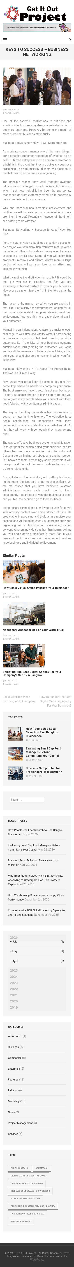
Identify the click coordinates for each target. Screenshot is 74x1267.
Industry (13, 1090)
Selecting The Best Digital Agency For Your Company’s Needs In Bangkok (32, 673)
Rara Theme (44, 1256)
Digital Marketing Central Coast (29, 1176)
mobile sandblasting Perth (25, 1198)
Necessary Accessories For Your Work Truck (33, 630)
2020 (14, 1001)
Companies (15, 1057)
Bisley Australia (19, 1168)
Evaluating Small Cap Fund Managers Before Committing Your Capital (43, 752)
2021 (14, 995)
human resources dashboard (27, 1183)
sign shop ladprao (21, 1221)
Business (13, 1047)
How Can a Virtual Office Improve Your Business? (36, 588)
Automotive (15, 1036)
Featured (13, 1079)
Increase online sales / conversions (30, 1191)
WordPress (36, 1259)
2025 (14, 971)
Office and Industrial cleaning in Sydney (33, 1206)
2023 (14, 983)
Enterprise (14, 1068)
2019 (14, 1008)
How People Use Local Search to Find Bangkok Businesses (42, 732)
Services (13, 1134)
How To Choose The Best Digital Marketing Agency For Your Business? (55, 701)
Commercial (41, 1168)
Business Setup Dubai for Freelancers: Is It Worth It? (44, 770)
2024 (14, 977)
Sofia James (12, 113)
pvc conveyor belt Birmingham (27, 1214)
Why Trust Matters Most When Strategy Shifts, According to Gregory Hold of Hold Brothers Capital (35, 880)
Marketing (14, 1101)
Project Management (20, 1123)
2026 (14, 938)
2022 (14, 989)
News (11, 1112)
